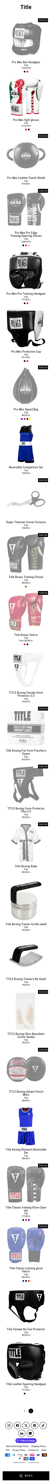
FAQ (7, 1450)
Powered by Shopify (34, 1462)
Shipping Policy (38, 1446)
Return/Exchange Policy (17, 1446)
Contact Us (33, 1450)
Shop (43, 1450)
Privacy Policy (19, 1450)
